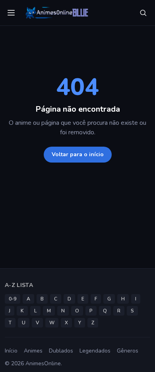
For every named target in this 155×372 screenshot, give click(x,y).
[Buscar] (143, 13)
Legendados (94, 351)
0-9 (12, 299)
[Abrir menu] (11, 13)
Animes (33, 351)
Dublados (61, 351)
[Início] (56, 12)
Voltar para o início (78, 154)
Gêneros (127, 351)
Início (11, 351)
